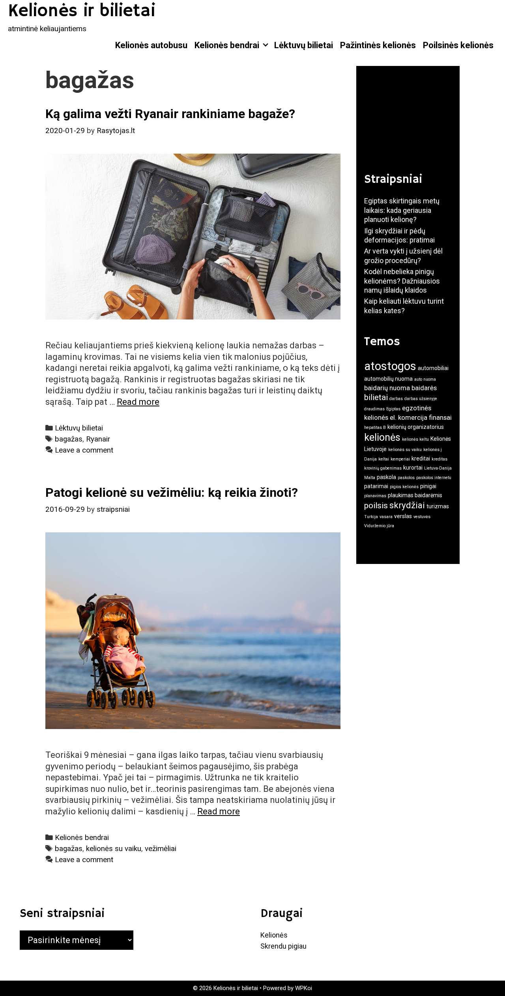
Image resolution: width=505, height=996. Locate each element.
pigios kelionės (404, 486)
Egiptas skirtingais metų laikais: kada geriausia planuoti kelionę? (402, 210)
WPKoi (303, 988)
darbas (396, 398)
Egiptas (393, 409)
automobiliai (433, 368)
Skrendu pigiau (283, 946)
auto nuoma (425, 379)
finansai (440, 417)
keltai (383, 459)
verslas (403, 516)
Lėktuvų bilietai (303, 45)
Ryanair (98, 439)
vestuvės (421, 516)
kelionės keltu (415, 439)
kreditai (420, 458)
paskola (386, 477)
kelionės (382, 437)
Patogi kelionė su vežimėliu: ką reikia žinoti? (171, 492)
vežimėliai (160, 848)
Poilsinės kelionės (458, 45)
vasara (386, 516)
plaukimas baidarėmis (415, 495)
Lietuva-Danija (438, 468)
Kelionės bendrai (227, 45)
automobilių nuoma (388, 379)
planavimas (375, 495)
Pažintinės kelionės (378, 45)
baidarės (424, 388)
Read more (138, 402)
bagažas (68, 439)
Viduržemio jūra (379, 525)
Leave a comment (84, 450)
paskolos (406, 477)
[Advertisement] (403, 113)
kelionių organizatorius (415, 427)
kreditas (439, 459)
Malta (369, 477)
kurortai (413, 467)
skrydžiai (407, 505)
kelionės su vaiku (113, 848)
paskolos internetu (433, 477)
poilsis (376, 505)
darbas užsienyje (420, 398)
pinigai (428, 486)
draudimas (374, 409)
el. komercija (408, 417)
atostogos (390, 366)
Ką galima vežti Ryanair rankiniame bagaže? (170, 113)
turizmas (437, 506)
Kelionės (274, 935)
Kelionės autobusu (151, 45)
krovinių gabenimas (383, 468)
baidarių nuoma (387, 388)
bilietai (376, 397)
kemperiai (400, 459)
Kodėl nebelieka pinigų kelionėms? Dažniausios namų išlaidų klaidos (402, 280)
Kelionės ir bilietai (81, 11)
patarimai (376, 486)
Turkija (371, 516)
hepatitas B (375, 427)
